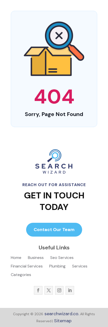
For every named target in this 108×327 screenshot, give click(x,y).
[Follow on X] (48, 290)
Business (36, 258)
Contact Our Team (54, 230)
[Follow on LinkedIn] (70, 290)
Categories (21, 275)
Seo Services (62, 258)
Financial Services (27, 266)
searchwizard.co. (61, 314)
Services (79, 266)
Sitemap (63, 321)
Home (16, 258)
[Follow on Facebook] (38, 290)
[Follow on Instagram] (59, 290)
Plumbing (57, 266)
